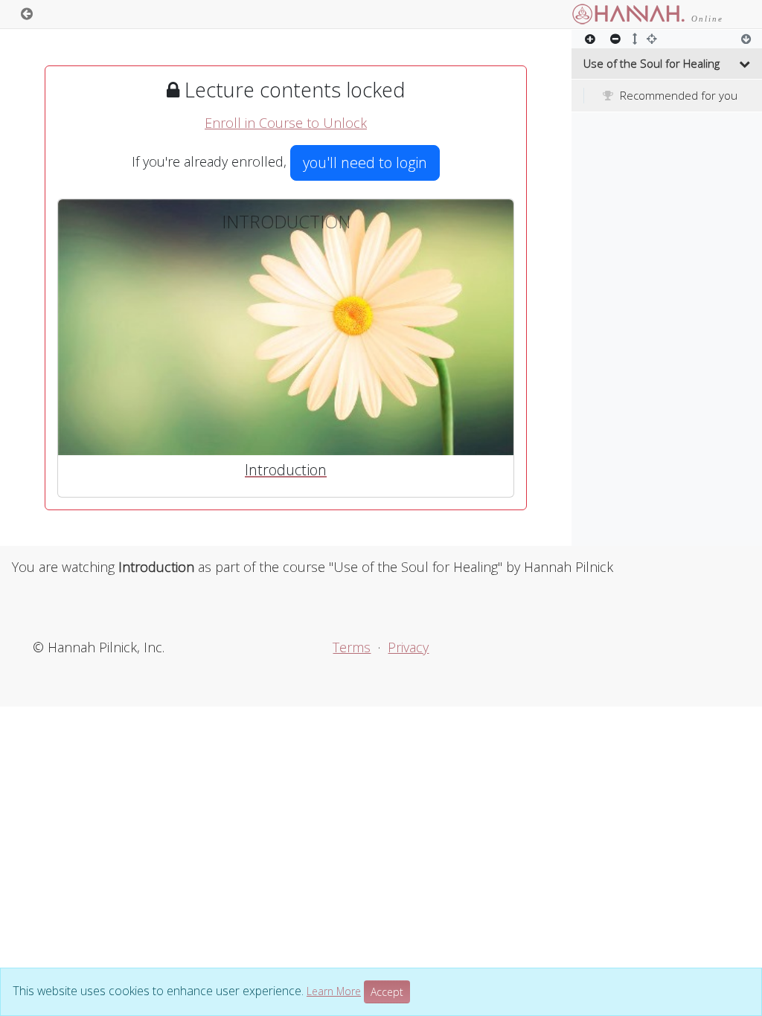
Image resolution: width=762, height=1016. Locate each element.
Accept (387, 992)
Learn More (334, 991)
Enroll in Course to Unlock (286, 123)
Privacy (408, 647)
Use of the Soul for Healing (651, 63)
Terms (352, 647)
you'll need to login (365, 162)
